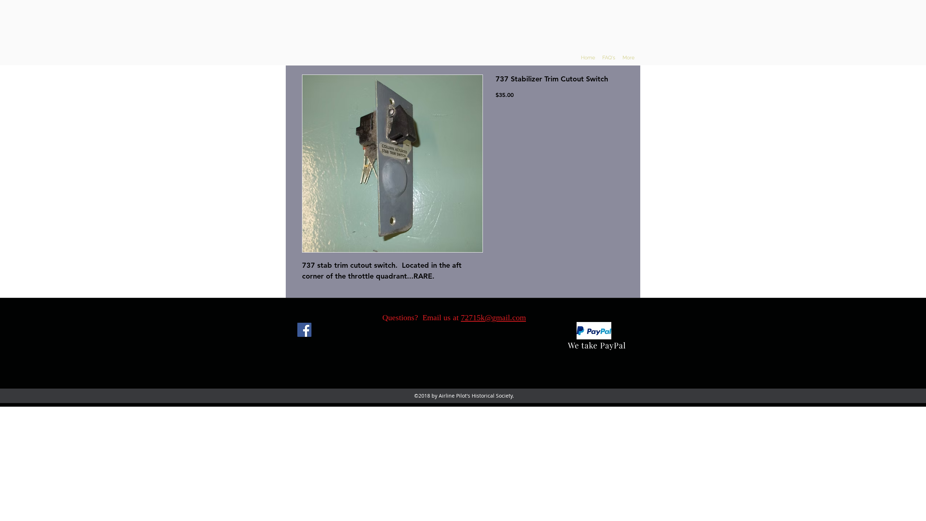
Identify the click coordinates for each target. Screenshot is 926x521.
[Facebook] (304, 330)
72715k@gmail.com (493, 317)
